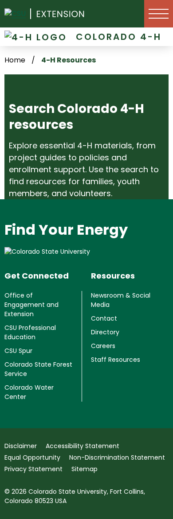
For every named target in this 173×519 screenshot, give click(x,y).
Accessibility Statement (82, 446)
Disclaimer (20, 446)
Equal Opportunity (32, 457)
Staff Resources (115, 359)
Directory (105, 332)
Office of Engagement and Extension (31, 304)
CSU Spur (18, 350)
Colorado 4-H (118, 37)
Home (14, 60)
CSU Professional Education (30, 332)
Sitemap (84, 469)
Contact (104, 318)
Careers (103, 345)
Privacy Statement (33, 469)
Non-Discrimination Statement (117, 457)
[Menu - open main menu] (158, 13)
